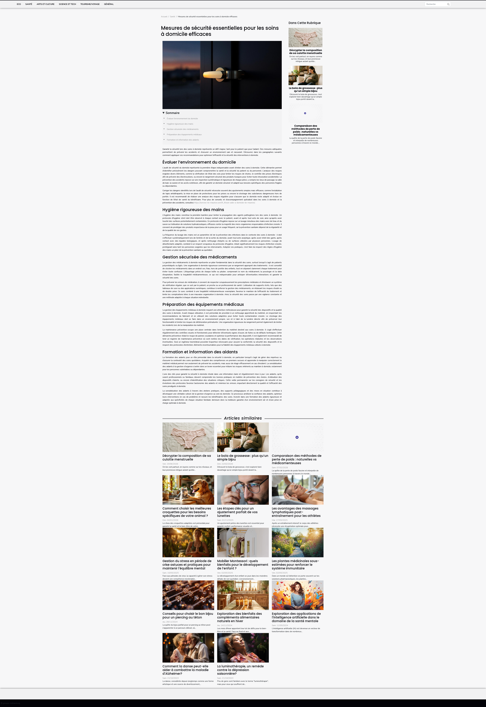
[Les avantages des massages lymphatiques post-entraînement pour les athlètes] (297, 489)
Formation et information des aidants (183, 139)
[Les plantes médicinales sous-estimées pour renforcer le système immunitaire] (297, 542)
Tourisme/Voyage (90, 4)
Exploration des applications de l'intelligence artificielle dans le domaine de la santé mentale (296, 617)
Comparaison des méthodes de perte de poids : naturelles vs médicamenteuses (305, 130)
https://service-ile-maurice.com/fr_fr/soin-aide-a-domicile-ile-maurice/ (224, 202)
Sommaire (172, 113)
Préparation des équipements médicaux (184, 134)
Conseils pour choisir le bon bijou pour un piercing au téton (188, 615)
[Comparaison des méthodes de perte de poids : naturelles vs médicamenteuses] (305, 113)
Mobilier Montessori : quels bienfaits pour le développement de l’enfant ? (242, 564)
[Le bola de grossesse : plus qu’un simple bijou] (305, 75)
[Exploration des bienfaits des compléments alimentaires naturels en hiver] (243, 595)
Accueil (164, 16)
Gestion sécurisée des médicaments (183, 129)
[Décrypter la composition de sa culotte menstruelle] (305, 37)
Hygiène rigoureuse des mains (180, 123)
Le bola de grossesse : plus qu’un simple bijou (305, 89)
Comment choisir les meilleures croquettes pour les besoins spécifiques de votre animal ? (187, 512)
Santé (28, 4)
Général (109, 4)
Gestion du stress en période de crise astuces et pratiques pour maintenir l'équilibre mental (187, 564)
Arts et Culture (45, 4)
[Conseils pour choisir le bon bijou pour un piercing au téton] (188, 595)
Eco (19, 4)
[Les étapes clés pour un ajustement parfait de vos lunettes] (243, 489)
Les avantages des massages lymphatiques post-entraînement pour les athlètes (296, 512)
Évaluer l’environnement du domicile (182, 118)
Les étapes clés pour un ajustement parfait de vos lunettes (237, 512)
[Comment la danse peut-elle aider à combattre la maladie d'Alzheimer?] (188, 647)
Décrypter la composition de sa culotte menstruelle (305, 52)
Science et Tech (67, 4)
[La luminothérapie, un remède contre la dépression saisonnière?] (243, 647)
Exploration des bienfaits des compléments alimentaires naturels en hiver (239, 617)
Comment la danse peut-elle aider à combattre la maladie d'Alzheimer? (186, 670)
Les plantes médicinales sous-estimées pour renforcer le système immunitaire (295, 564)
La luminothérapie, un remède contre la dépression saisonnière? (240, 670)
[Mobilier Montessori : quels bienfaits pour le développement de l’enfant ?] (243, 542)
